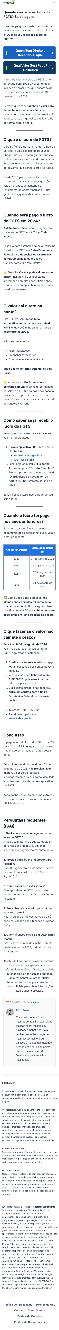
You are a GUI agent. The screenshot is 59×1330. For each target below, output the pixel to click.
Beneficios (33, 1002)
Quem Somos (36, 1310)
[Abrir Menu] (54, 3)
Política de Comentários (29, 1322)
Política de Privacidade (18, 1304)
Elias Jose (22, 1010)
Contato (19, 1310)
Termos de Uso (45, 1304)
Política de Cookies (29, 1316)
